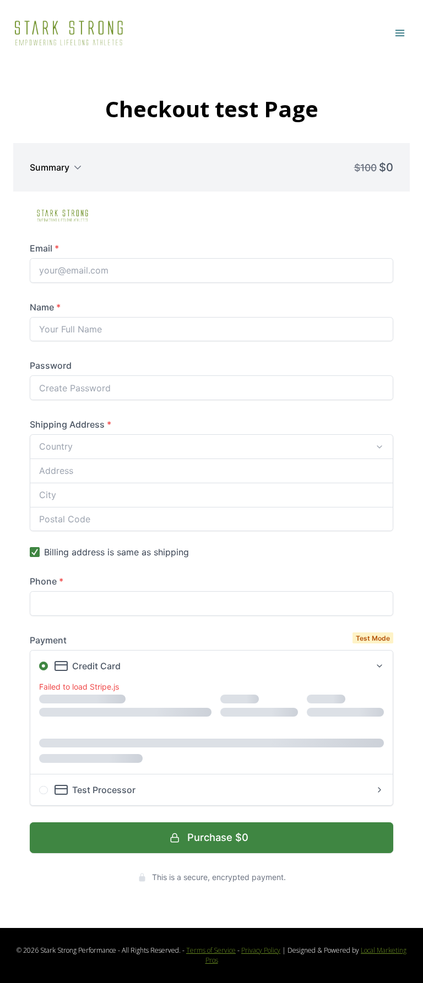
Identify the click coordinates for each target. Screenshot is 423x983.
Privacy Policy (260, 950)
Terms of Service (211, 950)
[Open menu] (399, 32)
